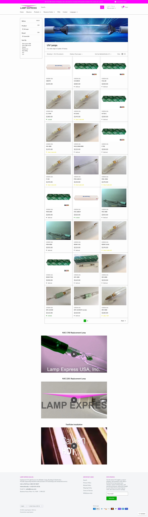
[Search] (102, 7)
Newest (24, 47)
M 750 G (104, 113)
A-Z (23, 52)
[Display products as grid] (122, 54)
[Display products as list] (125, 54)
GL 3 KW (48, 113)
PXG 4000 (104, 211)
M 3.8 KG (76, 113)
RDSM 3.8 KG (105, 244)
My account (111, 8)
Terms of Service (88, 490)
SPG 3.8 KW (49, 310)
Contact (65, 12)
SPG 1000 (76, 277)
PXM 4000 (49, 244)
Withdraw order (87, 493)
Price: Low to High (26, 43)
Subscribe (111, 498)
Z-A (23, 54)
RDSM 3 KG (77, 244)
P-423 (47, 179)
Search (85, 480)
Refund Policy (87, 485)
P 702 (103, 146)
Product (24, 26)
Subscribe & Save (122, 1)
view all (37, 20)
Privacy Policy (87, 483)
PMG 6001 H (77, 179)
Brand (23, 33)
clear (38, 25)
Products (36, 12)
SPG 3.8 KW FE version (80, 310)
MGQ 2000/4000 (78, 146)
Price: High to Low (26, 45)
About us (28, 12)
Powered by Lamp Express (26, 512)
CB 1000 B (77, 81)
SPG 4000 (104, 310)
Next (122, 320)
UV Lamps (26, 29)
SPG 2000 (104, 277)
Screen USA (26, 36)
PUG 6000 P (77, 211)
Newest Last (25, 49)
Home (22, 12)
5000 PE (48, 81)
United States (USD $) (34, 506)
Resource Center (48, 12)
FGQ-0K (104, 81)
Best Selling (25, 50)
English (22, 506)
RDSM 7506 (49, 277)
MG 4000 (48, 146)
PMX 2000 (49, 211)
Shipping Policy (87, 488)
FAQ (58, 12)
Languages (73, 12)
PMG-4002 (105, 179)
